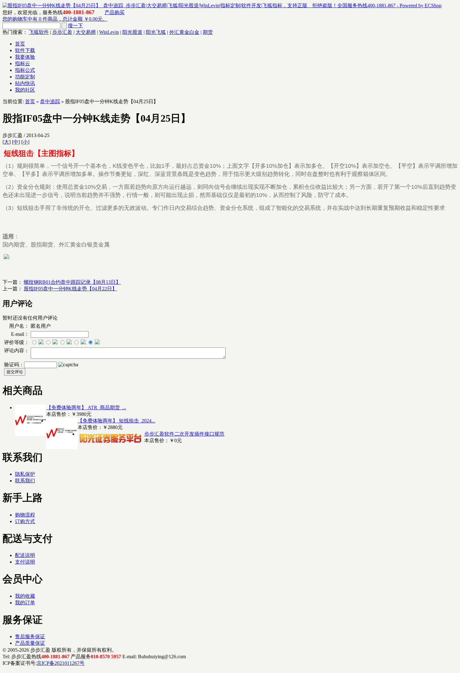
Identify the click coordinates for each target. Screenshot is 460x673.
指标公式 (25, 70)
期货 (208, 32)
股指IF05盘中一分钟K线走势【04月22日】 (70, 288)
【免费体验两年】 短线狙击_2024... (116, 420)
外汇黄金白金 (184, 32)
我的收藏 (25, 596)
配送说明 (25, 555)
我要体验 (25, 57)
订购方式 (25, 521)
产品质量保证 (30, 643)
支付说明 (25, 561)
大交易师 (86, 32)
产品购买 (115, 12)
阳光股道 (132, 32)
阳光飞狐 (156, 32)
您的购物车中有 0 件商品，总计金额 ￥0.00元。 (55, 19)
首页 (20, 43)
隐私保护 (25, 474)
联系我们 (25, 480)
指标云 (22, 63)
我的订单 (25, 602)
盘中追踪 (50, 101)
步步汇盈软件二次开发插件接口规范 (184, 434)
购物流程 (25, 514)
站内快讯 (25, 83)
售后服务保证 (30, 636)
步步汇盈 (62, 32)
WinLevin (109, 32)
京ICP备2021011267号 (60, 663)
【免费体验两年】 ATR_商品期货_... (86, 407)
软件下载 (25, 50)
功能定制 (25, 76)
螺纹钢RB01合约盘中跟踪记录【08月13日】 (72, 282)
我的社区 (25, 90)
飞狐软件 (39, 32)
